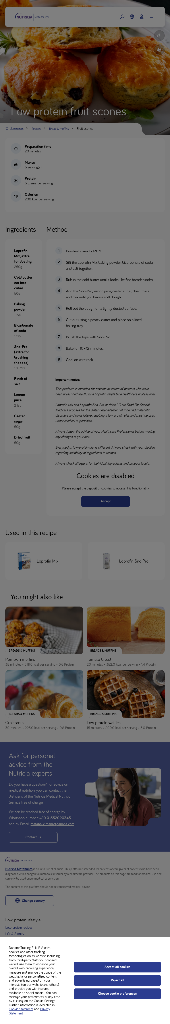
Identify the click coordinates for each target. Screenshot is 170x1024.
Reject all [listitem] (117, 980)
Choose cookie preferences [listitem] (117, 993)
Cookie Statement (21, 1009)
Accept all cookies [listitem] (117, 966)
